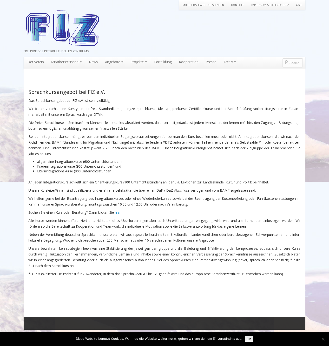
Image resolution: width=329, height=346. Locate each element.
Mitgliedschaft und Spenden (203, 5)
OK (249, 338)
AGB (299, 5)
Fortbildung (163, 62)
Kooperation (188, 62)
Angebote (112, 62)
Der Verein (35, 62)
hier (118, 212)
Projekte (137, 62)
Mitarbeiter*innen (65, 62)
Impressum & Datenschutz (270, 5)
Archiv (228, 62)
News (93, 62)
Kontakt (237, 5)
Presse (211, 62)
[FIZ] (62, 28)
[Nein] (323, 339)
